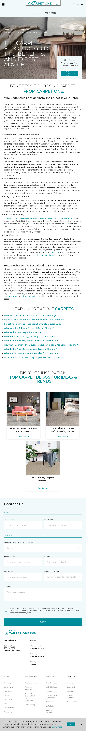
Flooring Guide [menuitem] (52, 691)
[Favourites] (78, 4)
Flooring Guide (23, 30)
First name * (9, 519)
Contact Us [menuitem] (71, 691)
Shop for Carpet (68, 73)
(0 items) (82, 4)
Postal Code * (9, 571)
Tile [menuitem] (5, 704)
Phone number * (10, 556)
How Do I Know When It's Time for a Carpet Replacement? (34, 319)
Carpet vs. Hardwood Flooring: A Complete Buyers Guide (32, 324)
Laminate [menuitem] (8, 699)
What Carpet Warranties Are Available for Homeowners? (32, 353)
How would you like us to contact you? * (19, 542)
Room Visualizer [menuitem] (31, 683)
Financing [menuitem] (8, 712)
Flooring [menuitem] (7, 683)
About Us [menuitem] (70, 683)
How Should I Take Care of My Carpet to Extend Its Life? (32, 357)
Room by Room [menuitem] (73, 687)
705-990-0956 (50, 13)
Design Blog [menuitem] (30, 705)
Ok (71, 724)
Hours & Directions (12, 650)
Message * (8, 586)
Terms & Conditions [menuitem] (71, 696)
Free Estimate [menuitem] (9, 708)
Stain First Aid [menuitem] (51, 687)
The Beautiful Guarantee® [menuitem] (51, 696)
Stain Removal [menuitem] (51, 683)
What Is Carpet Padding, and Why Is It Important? (29, 336)
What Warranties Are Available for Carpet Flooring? (30, 315)
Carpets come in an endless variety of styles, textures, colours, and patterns (38, 218)
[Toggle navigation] (3, 4)
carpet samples (11, 296)
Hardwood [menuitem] (8, 691)
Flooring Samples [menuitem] (28, 688)
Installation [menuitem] (50, 706)
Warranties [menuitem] (50, 702)
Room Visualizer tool (32, 296)
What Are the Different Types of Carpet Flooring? (29, 328)
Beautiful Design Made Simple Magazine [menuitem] (30, 697)
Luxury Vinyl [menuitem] (9, 687)
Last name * (49, 519)
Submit (43, 622)
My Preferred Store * (52, 571)
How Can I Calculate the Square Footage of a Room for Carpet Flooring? (41, 345)
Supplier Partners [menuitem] (49, 711)
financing (56, 252)
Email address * (50, 556)
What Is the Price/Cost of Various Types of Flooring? (30, 349)
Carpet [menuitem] (7, 695)
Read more (23, 436)
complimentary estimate (43, 255)
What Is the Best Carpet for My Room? (23, 332)
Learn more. (57, 727)
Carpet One (8, 30)
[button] (74, 4)
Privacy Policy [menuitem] (72, 702)
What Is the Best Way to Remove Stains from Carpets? (31, 340)
